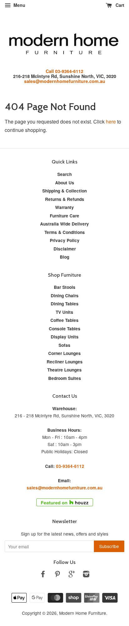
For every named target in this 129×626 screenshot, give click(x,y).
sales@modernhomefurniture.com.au (64, 81)
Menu (18, 5)
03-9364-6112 (70, 466)
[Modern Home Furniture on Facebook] (42, 575)
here (111, 121)
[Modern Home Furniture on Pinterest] (57, 575)
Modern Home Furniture (82, 613)
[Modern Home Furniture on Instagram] (86, 575)
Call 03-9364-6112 (64, 71)
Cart (119, 5)
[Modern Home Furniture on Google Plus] (71, 575)
